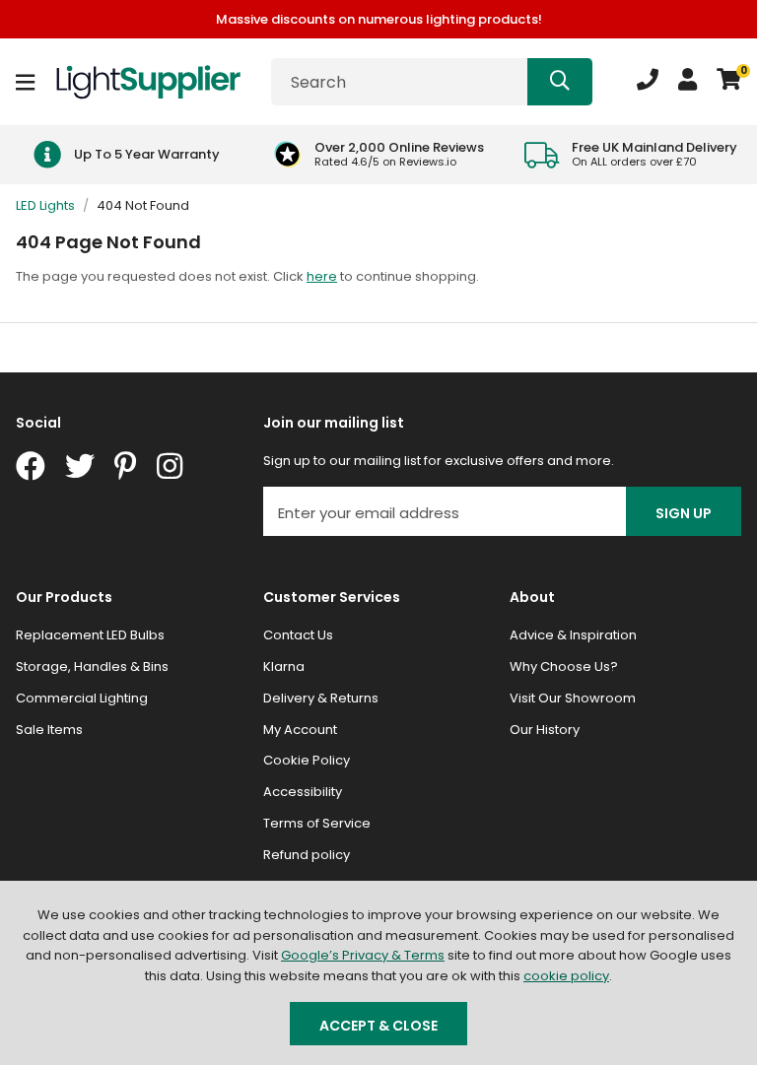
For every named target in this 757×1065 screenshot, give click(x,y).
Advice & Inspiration (573, 635)
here (322, 276)
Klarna (284, 666)
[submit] (559, 81)
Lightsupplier (147, 81)
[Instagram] (171, 466)
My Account (300, 729)
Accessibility (302, 791)
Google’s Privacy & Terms (363, 955)
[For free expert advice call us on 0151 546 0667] (647, 82)
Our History (545, 729)
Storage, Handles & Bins (92, 666)
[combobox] (431, 81)
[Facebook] (30, 466)
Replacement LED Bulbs (90, 635)
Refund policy (306, 854)
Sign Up (683, 513)
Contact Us (298, 635)
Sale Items (49, 729)
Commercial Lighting (82, 698)
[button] (729, 82)
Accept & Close (378, 1025)
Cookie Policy (306, 760)
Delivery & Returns (320, 698)
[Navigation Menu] (25, 82)
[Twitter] (80, 466)
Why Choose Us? (564, 666)
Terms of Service (317, 823)
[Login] (687, 82)
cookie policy (566, 975)
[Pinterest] (125, 466)
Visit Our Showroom (573, 698)
